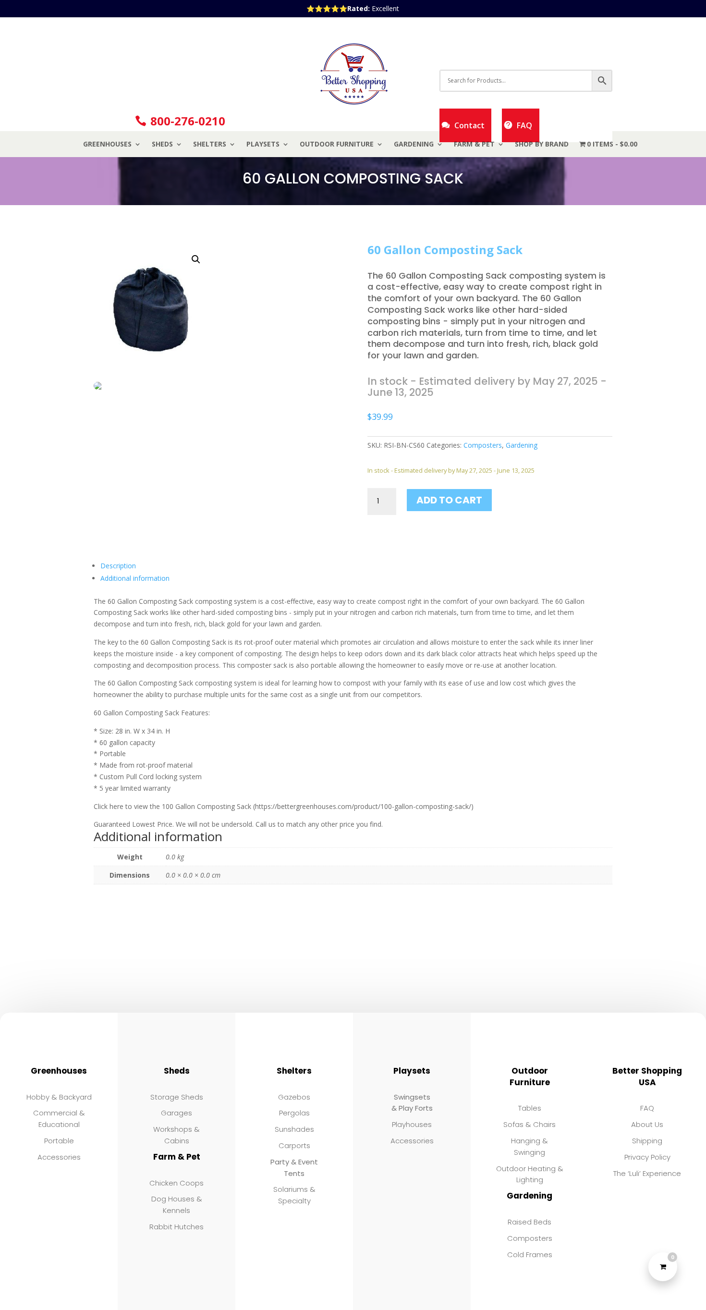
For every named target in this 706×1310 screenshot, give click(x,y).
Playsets (263, 144)
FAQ (524, 125)
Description (118, 565)
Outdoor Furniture (337, 144)
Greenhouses (107, 144)
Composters (482, 445)
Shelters (209, 144)
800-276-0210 (187, 121)
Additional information (135, 578)
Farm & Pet (474, 144)
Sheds (162, 144)
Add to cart (449, 500)
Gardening (414, 144)
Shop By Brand (542, 144)
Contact (469, 125)
